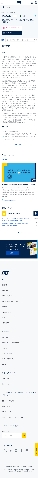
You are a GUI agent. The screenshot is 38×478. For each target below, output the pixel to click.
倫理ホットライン (7, 406)
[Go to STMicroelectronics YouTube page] (26, 451)
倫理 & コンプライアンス (9, 401)
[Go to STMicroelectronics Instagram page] (16, 451)
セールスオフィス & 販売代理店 (10, 342)
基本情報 (4, 285)
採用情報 (4, 306)
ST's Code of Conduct (8, 411)
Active (15, 16)
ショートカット (6, 378)
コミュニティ (5, 348)
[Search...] (4, 7)
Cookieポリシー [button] (27, 471)
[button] (2, 2)
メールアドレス (6, 431)
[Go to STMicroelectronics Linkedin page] (10, 451)
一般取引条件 (5, 323)
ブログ (3, 317)
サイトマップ (5, 384)
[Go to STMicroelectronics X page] (6, 451)
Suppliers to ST (6, 312)
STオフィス (5, 337)
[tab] (2, 40)
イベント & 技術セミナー (9, 359)
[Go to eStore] (32, 3)
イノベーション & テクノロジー (10, 301)
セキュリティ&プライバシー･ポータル (12, 417)
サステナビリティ (7, 295)
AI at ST (4, 364)
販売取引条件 (20, 470)
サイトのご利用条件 (9, 470)
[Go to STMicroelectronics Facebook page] (21, 451)
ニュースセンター (7, 353)
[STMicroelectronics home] (19, 2)
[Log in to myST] (36, 2)
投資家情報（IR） (7, 290)
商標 (25, 470)
